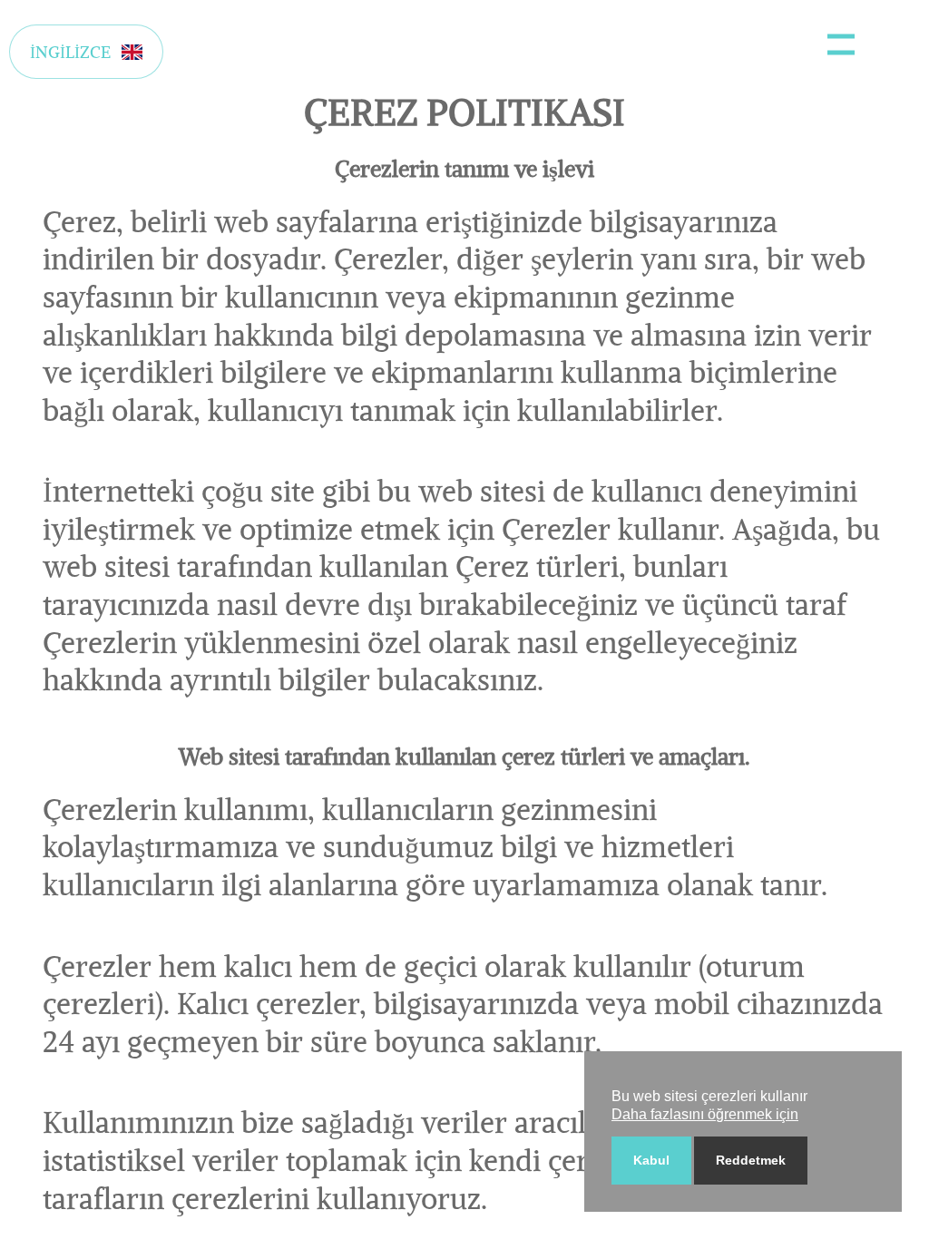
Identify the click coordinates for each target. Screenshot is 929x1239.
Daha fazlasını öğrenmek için (704, 1114)
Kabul (651, 1160)
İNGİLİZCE (70, 52)
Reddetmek (751, 1160)
